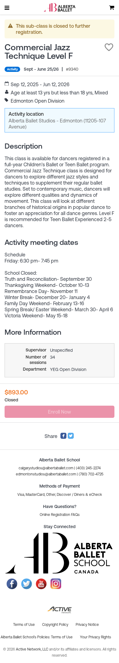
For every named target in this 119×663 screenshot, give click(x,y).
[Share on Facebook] (63, 437)
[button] (109, 47)
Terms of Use (62, 637)
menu (7, 7)
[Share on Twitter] (70, 437)
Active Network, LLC (32, 649)
